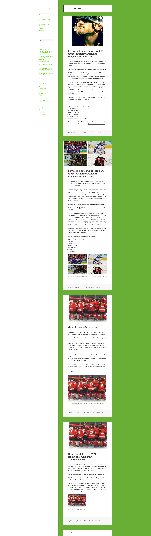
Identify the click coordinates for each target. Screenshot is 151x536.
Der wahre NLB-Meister (44, 19)
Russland (101, 412)
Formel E (41, 95)
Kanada (97, 412)
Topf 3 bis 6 (41, 28)
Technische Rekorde (43, 105)
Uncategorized (42, 109)
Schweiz (97, 132)
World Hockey (42, 33)
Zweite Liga (43, 6)
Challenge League (43, 14)
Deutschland (88, 132)
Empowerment (42, 93)
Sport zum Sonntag (43, 100)
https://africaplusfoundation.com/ (96, 123)
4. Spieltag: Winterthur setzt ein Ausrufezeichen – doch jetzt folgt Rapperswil (46, 58)
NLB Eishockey (42, 98)
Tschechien (79, 414)
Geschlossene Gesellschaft (83, 327)
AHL (40, 86)
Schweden (70, 414)
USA (100, 132)
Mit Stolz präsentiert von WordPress (76, 533)
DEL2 (40, 91)
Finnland (93, 132)
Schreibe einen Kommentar (75, 521)
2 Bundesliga (42, 22)
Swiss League (42, 17)
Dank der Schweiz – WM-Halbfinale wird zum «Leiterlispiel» (82, 456)
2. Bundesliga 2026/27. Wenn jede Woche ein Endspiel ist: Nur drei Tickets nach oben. (45, 70)
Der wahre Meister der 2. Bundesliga (44, 25)
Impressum (41, 30)
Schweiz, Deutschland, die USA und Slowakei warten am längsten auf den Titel (86, 53)
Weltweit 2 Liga (42, 112)
